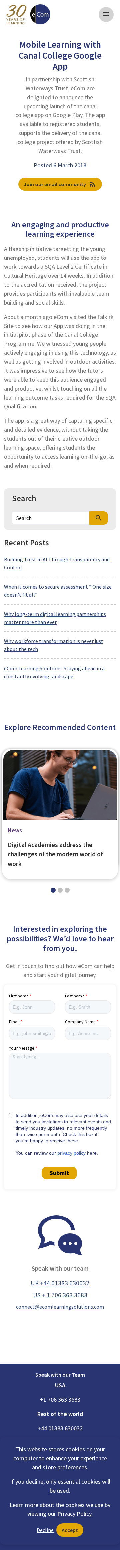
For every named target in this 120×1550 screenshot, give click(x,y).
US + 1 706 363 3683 (60, 1295)
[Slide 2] (67, 890)
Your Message (21, 1048)
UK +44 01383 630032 (60, 1283)
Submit (59, 1173)
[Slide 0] (53, 890)
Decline (45, 1530)
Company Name (80, 1022)
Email (14, 1022)
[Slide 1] (60, 890)
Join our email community (60, 184)
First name (18, 996)
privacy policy (71, 1153)
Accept (70, 1530)
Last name (74, 996)
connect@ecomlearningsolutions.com (60, 1306)
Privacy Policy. (75, 1513)
